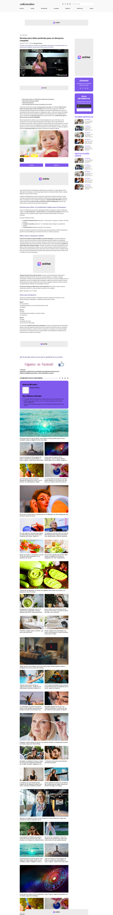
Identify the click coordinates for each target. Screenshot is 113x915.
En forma (56, 8)
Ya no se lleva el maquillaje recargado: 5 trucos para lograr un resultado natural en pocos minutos (44, 404)
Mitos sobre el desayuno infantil (30, 101)
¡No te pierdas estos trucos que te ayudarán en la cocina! (37, 104)
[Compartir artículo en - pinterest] (67, 378)
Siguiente (56, 165)
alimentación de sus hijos (44, 107)
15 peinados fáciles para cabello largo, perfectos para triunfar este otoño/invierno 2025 (44, 399)
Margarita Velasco (38, 43)
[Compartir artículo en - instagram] (65, 378)
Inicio (21, 35)
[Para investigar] (73, 4)
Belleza (22, 8)
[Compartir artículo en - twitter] (62, 378)
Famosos (67, 8)
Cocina (32, 8)
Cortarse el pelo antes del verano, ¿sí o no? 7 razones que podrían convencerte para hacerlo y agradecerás (43, 401)
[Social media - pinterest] (67, 4)
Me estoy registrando (83, 109)
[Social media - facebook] (65, 4)
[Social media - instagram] (70, 4)
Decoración (44, 8)
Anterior (32, 165)
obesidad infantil (35, 115)
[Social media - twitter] (62, 4)
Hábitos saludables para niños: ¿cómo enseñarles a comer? (37, 373)
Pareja (91, 8)
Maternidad (25, 35)
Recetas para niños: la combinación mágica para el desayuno (38, 99)
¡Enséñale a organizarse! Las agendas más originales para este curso (39, 371)
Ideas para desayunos (28, 102)
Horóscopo (80, 8)
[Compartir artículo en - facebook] (60, 378)
